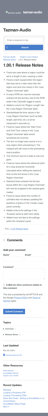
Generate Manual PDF (14, 355)
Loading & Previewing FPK (14, 392)
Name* (6, 254)
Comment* (8, 266)
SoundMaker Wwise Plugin (14, 403)
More (5, 406)
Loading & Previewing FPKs (15, 395)
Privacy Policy (21, 297)
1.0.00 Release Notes (19, 228)
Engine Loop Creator (29, 56)
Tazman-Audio (9, 56)
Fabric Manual (8, 370)
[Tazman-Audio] (13, 12)
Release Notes (9, 59)
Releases (7, 389)
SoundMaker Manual (10, 373)
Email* (28, 254)
